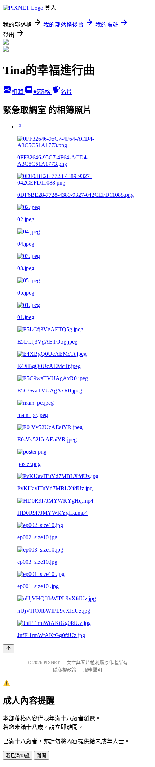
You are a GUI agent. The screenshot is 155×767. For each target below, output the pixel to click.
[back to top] (8, 648)
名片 (66, 92)
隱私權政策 (64, 669)
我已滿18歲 (18, 755)
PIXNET (52, 662)
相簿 (18, 92)
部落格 (42, 92)
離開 (41, 755)
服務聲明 (92, 669)
